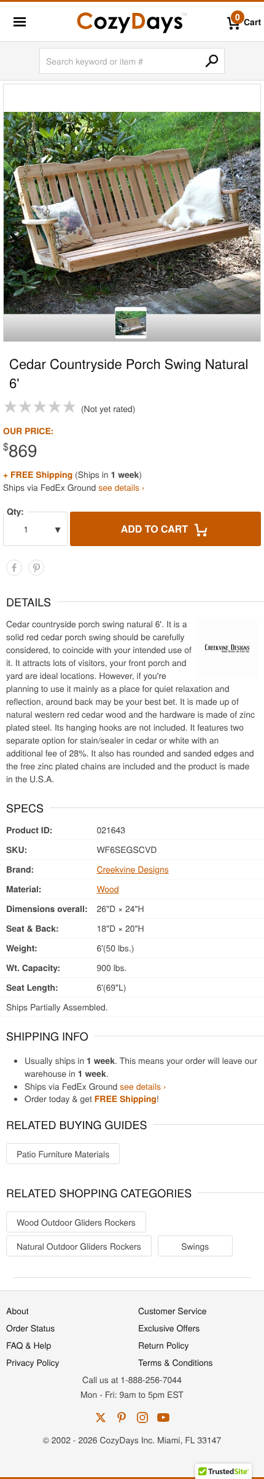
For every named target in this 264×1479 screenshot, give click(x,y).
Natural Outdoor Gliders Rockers (79, 1246)
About (17, 1310)
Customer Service (172, 1310)
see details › (121, 487)
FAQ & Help (28, 1345)
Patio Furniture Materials (63, 1154)
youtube (163, 1417)
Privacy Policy (33, 1362)
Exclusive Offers (169, 1328)
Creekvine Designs (132, 869)
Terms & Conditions (175, 1362)
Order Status (30, 1328)
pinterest (121, 1417)
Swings (195, 1246)
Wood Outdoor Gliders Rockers (76, 1222)
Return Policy (163, 1345)
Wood (107, 888)
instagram (142, 1417)
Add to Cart (156, 528)
